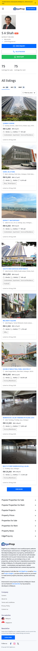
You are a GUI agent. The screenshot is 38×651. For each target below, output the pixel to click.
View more (19, 489)
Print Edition (31, 9)
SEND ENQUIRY (20, 46)
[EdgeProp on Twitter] (18, 644)
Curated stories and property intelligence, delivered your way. (17, 2)
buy (13, 87)
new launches (16, 584)
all (5, 87)
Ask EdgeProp (23, 571)
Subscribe (8, 637)
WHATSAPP (20, 57)
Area (34, 571)
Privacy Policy (6, 606)
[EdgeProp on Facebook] (11, 644)
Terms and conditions (8, 602)
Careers (4, 596)
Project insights (9, 574)
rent (21, 87)
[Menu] (3, 8)
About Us (4, 599)
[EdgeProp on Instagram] (14, 644)
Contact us (5, 609)
